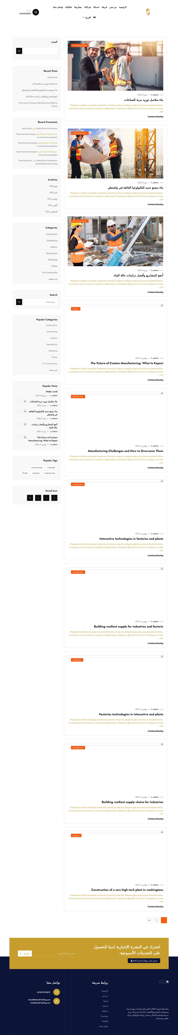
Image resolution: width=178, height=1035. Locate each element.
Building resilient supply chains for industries (132, 802)
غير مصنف (53, 279)
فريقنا (104, 7)
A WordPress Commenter (46, 128)
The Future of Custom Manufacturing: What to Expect (127, 363)
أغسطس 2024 (51, 211)
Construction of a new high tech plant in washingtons (127, 890)
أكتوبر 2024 (52, 205)
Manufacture (78, 396)
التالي (149, 920)
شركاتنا (87, 7)
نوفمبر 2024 (52, 199)
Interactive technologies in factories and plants (131, 539)
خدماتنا (96, 7)
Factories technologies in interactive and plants (131, 714)
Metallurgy (77, 660)
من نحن (113, 7)
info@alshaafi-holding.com (40, 1003)
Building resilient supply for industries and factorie (128, 626)
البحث (54, 42)
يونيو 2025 (53, 186)
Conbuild (51, 467)
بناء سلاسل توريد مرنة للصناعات (143, 100)
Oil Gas (75, 309)
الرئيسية (122, 7)
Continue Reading (155, 116)
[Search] (19, 302)
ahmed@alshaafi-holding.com (39, 999)
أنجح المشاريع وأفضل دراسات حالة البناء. (138, 275)
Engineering (77, 484)
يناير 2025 (53, 192)
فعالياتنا (68, 7)
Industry (76, 835)
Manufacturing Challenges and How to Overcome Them (125, 451)
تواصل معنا (58, 7)
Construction (51, 234)
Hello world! (52, 77)
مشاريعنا (78, 7)
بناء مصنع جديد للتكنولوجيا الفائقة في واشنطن (135, 187)
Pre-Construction (79, 45)
